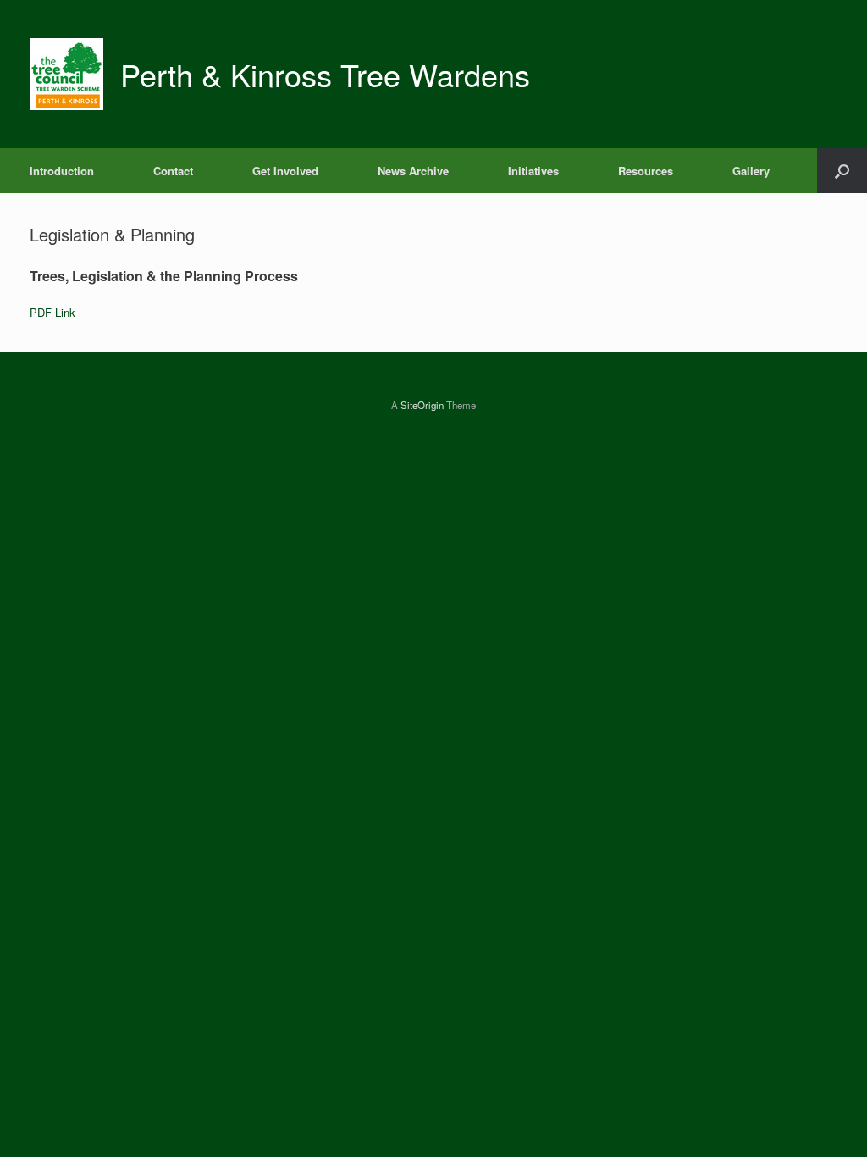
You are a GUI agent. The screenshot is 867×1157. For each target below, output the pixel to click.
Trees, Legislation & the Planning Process (164, 275)
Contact (173, 171)
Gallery (751, 171)
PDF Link (52, 312)
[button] (842, 170)
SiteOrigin (422, 405)
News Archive (413, 171)
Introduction (62, 171)
